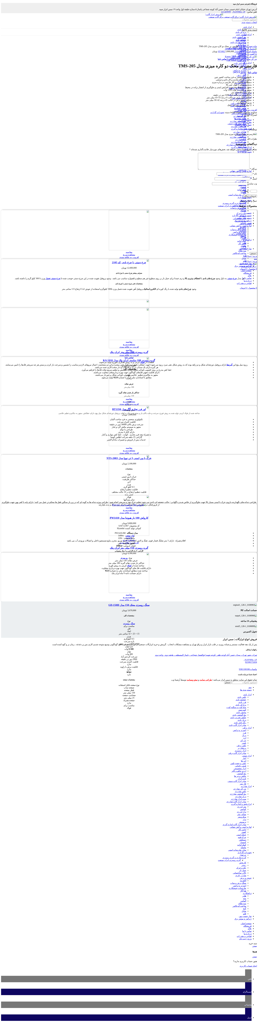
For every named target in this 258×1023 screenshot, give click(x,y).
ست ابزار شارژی (238, 126)
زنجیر (243, 211)
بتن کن (243, 740)
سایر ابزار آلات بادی (237, 725)
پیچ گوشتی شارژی (238, 137)
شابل (244, 258)
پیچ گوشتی (241, 116)
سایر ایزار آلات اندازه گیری (234, 824)
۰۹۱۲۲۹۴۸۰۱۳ (238, 12)
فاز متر (243, 126)
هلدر (244, 243)
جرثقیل (243, 855)
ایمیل (254, 179)
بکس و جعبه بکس (238, 763)
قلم (244, 261)
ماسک (243, 847)
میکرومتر (242, 817)
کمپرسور (242, 710)
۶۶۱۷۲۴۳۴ (226, 12)
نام (255, 174)
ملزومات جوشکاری (237, 234)
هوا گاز (243, 237)
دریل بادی (242, 61)
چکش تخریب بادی (238, 717)
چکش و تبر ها (240, 118)
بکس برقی (241, 75)
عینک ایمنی (241, 835)
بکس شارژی (240, 791)
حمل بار (242, 216)
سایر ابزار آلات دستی (237, 781)
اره (244, 738)
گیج (244, 256)
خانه (255, 46)
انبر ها (243, 761)
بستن (254, 946)
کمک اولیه (241, 241)
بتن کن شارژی (239, 132)
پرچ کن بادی (240, 32)
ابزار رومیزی (240, 750)
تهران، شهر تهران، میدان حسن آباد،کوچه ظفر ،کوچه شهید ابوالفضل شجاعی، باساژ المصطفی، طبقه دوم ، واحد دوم (206, 655)
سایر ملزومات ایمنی (237, 195)
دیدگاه (253, 169)
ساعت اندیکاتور (239, 253)
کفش (243, 177)
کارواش (242, 208)
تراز (244, 819)
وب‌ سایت (252, 183)
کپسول (243, 187)
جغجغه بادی (241, 700)
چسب (249, 213)
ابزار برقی (247, 63)
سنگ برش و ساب (238, 208)
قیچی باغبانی (240, 108)
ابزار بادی (247, 27)
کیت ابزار (242, 121)
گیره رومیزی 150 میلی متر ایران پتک (129, 547)
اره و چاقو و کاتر (239, 771)
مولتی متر (241, 814)
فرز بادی (242, 702)
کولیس (243, 809)
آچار (244, 758)
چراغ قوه (242, 182)
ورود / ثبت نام (245, 939)
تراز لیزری (241, 812)
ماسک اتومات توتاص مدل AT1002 (237, 51)
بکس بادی (241, 29)
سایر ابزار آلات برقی (237, 753)
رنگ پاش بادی (240, 722)
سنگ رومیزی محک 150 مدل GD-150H (129, 605)
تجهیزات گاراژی (245, 46)
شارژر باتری (240, 221)
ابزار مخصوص (240, 768)
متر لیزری (241, 150)
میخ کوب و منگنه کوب (236, 707)
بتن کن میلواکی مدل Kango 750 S (242, 59)
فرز (244, 74)
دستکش (242, 840)
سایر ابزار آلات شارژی (236, 801)
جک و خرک (241, 213)
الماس (243, 248)
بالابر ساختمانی (239, 218)
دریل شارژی (240, 140)
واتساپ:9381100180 (248, 669)
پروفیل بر (242, 748)
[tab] (126, 119)
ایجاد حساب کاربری (248, 966)
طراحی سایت (206, 680)
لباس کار (242, 243)
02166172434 (251, 662)
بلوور (244, 743)
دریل (244, 735)
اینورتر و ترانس (239, 70)
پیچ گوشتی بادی (239, 715)
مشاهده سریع (129, 255)
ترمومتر (242, 822)
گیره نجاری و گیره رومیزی (234, 203)
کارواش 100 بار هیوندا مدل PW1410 (129, 517)
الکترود (243, 227)
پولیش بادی (241, 35)
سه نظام (242, 251)
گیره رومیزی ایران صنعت (229, 206)
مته (244, 245)
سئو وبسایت (192, 680)
